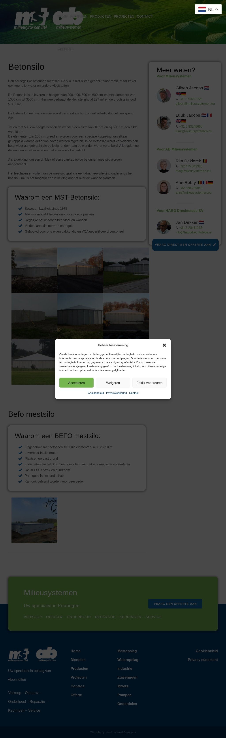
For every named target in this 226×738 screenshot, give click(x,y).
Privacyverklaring (116, 393)
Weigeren (113, 382)
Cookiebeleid (96, 393)
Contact (133, 393)
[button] (164, 345)
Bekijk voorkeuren (149, 382)
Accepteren (76, 382)
